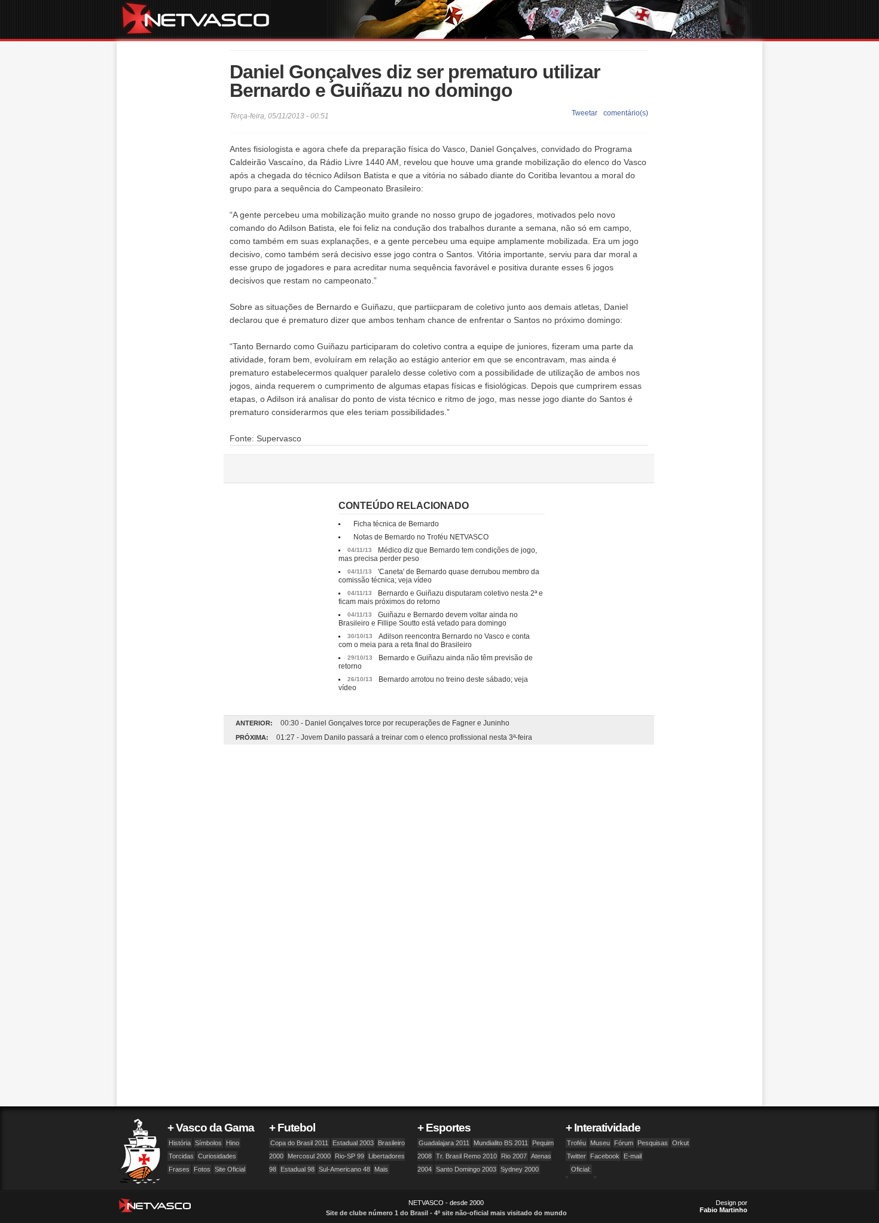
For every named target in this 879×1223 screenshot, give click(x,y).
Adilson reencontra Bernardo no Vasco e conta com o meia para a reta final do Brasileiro (434, 640)
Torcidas (181, 1156)
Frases (179, 1169)
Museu (600, 1142)
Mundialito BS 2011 (501, 1142)
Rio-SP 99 (349, 1156)
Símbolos (208, 1142)
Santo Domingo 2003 (466, 1169)
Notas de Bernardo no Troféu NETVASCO (421, 537)
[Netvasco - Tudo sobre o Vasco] (200, 19)
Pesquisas (652, 1142)
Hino (232, 1142)
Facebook (604, 1156)
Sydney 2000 (519, 1169)
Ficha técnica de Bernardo (396, 524)
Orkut (680, 1142)
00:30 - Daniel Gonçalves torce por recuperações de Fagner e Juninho (394, 723)
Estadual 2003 (353, 1142)
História (180, 1142)
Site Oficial (230, 1169)
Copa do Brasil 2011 (299, 1142)
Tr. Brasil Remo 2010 (466, 1156)
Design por (723, 1206)
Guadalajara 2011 (444, 1142)
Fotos (202, 1169)
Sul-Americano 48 (344, 1169)
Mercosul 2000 (309, 1156)
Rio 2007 (514, 1156)
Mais (381, 1169)
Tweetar (584, 113)
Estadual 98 (297, 1169)
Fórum (623, 1142)
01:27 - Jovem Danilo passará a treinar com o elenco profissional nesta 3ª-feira (404, 737)
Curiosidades (217, 1156)
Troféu (576, 1142)
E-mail (633, 1156)
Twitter (576, 1156)
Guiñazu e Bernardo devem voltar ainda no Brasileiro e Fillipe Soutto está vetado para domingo (428, 619)
